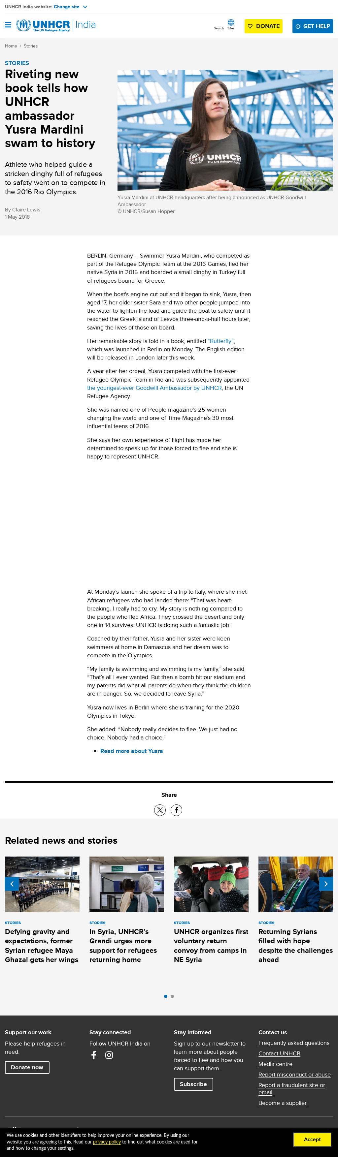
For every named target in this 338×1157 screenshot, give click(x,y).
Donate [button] (268, 26)
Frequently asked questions (293, 1043)
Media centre (275, 1064)
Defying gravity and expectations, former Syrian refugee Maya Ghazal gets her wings (41, 945)
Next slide (326, 884)
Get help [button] (316, 26)
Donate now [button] (27, 1067)
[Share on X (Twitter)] (160, 810)
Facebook (93, 1055)
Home (11, 46)
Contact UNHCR (279, 1053)
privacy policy (107, 1142)
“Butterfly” (221, 341)
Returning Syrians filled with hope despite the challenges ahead (295, 945)
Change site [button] (67, 6)
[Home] (38, 25)
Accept (312, 1139)
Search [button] (219, 28)
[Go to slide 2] (174, 998)
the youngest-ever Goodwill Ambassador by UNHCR (154, 388)
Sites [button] (231, 28)
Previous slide (12, 884)
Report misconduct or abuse (294, 1074)
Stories (31, 46)
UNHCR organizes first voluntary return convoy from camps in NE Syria (211, 945)
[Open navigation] (8, 25)
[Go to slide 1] (167, 998)
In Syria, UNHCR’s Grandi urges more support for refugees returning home (123, 945)
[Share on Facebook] (176, 810)
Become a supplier (282, 1103)
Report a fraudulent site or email (291, 1088)
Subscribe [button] (193, 1084)
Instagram (109, 1055)
